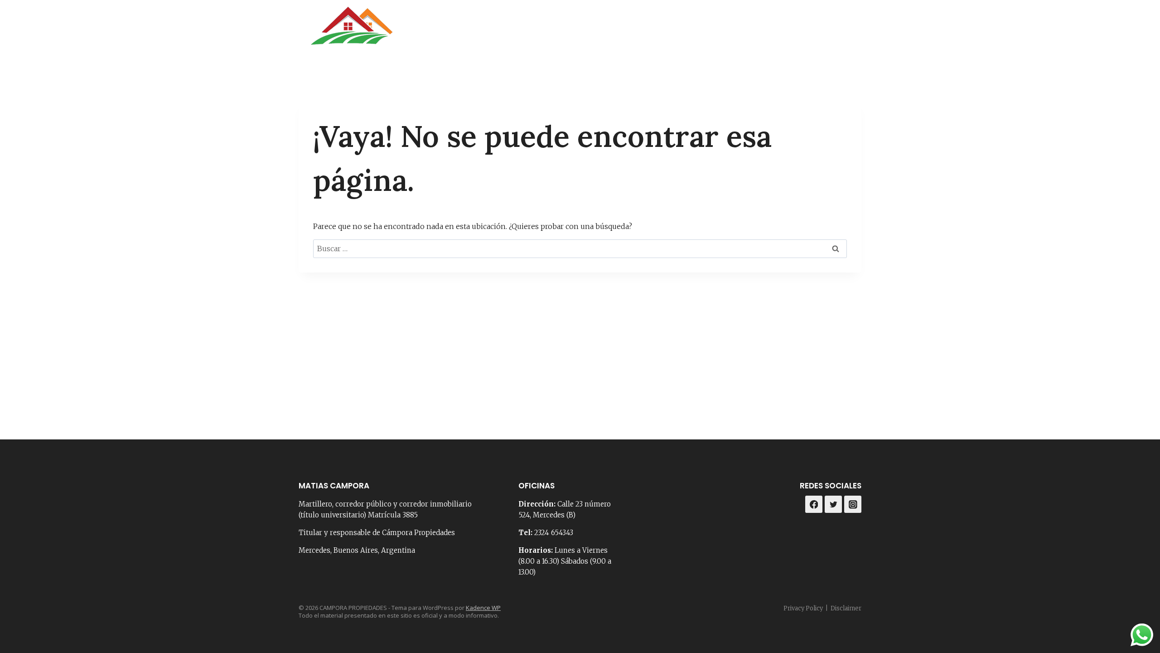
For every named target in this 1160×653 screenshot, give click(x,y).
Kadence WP (483, 608)
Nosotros (611, 31)
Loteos (786, 31)
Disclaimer (846, 608)
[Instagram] (851, 31)
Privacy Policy (803, 608)
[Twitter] (833, 504)
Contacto (664, 31)
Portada (561, 31)
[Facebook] (828, 31)
